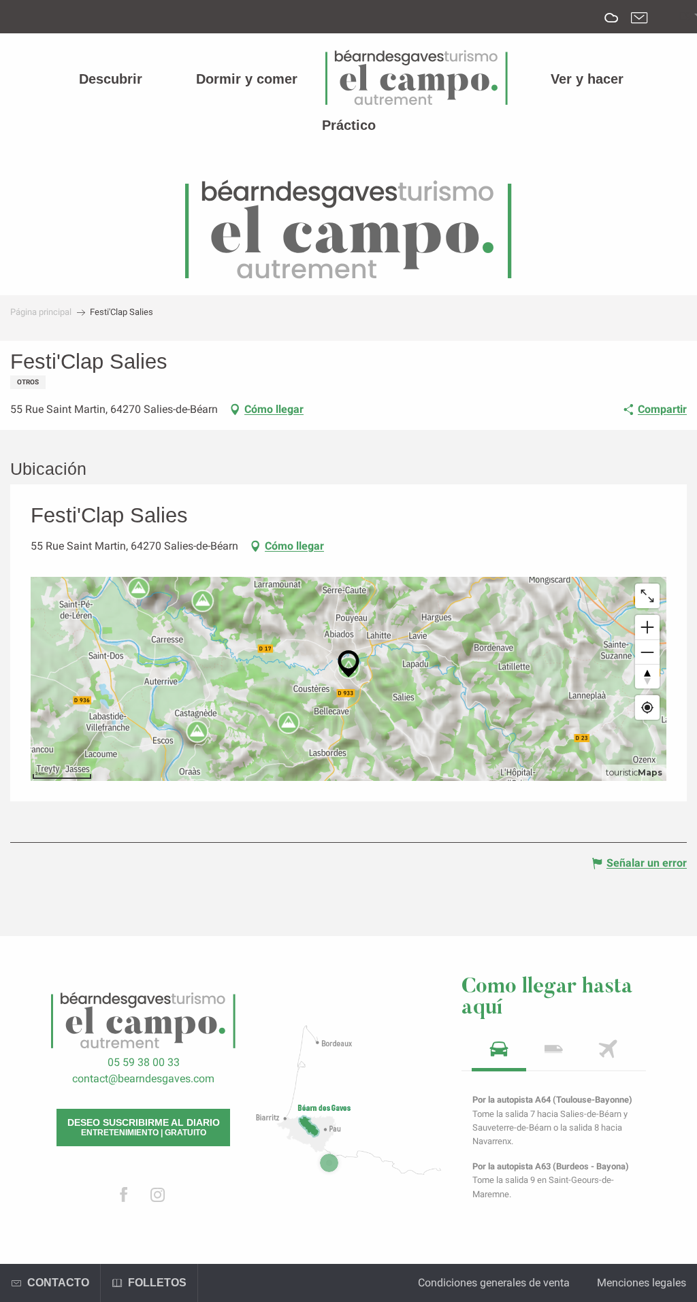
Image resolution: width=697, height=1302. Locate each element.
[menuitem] (110, 79)
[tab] (499, 1053)
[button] (685, 17)
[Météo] (611, 27)
